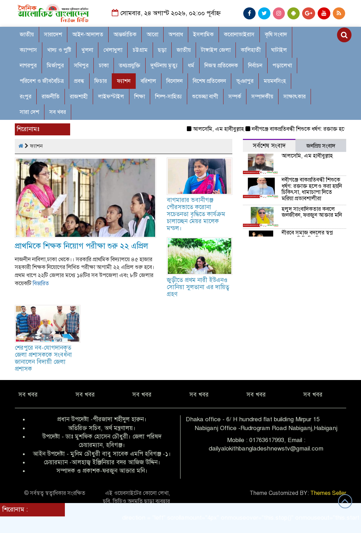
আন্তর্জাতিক (125, 34)
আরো (152, 34)
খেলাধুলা (112, 50)
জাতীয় (184, 50)
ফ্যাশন (123, 81)
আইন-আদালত (87, 34)
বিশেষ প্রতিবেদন (209, 81)
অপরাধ (176, 34)
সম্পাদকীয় (262, 96)
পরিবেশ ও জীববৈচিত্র (42, 81)
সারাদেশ (53, 34)
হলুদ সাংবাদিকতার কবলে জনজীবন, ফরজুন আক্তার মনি (312, 212)
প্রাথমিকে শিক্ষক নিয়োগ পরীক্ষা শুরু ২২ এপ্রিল (81, 246)
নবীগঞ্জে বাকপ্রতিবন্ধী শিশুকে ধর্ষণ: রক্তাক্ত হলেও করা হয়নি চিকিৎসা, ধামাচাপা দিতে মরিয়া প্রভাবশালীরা (312, 189)
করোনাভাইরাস (239, 34)
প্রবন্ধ (79, 81)
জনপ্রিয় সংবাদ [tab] (320, 145)
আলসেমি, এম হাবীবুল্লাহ (209, 129)
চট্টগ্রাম (140, 50)
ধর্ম (191, 65)
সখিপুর (81, 65)
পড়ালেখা (282, 65)
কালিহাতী (251, 50)
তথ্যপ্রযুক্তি (129, 65)
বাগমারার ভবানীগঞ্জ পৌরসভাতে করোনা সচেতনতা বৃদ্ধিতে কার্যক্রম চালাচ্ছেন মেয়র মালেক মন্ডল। (196, 214)
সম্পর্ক (234, 96)
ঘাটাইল (279, 50)
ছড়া (162, 50)
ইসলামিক (203, 34)
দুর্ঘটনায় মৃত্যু (164, 65)
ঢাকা (104, 65)
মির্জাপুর (55, 65)
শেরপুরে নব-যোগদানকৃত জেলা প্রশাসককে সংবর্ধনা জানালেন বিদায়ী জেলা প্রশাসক (43, 358)
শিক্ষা (139, 96)
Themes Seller (328, 493)
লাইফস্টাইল (111, 96)
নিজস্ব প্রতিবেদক (221, 65)
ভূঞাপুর (244, 81)
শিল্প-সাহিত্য (168, 96)
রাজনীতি (51, 96)
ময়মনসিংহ (275, 81)
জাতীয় (27, 34)
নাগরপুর (28, 65)
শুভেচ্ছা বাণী (205, 96)
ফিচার (100, 81)
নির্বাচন (255, 65)
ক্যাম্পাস (28, 50)
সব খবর (57, 112)
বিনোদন (174, 81)
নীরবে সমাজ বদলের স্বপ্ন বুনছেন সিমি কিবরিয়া (307, 236)
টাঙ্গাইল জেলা (216, 50)
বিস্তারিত (41, 283)
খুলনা (87, 50)
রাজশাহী (79, 96)
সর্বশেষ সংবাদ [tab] (269, 145)
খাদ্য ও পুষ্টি (59, 50)
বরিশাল (148, 81)
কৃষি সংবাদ (276, 34)
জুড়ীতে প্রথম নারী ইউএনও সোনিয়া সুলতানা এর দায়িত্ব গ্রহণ (198, 287)
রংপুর (25, 96)
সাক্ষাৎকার (294, 96)
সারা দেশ (29, 112)
